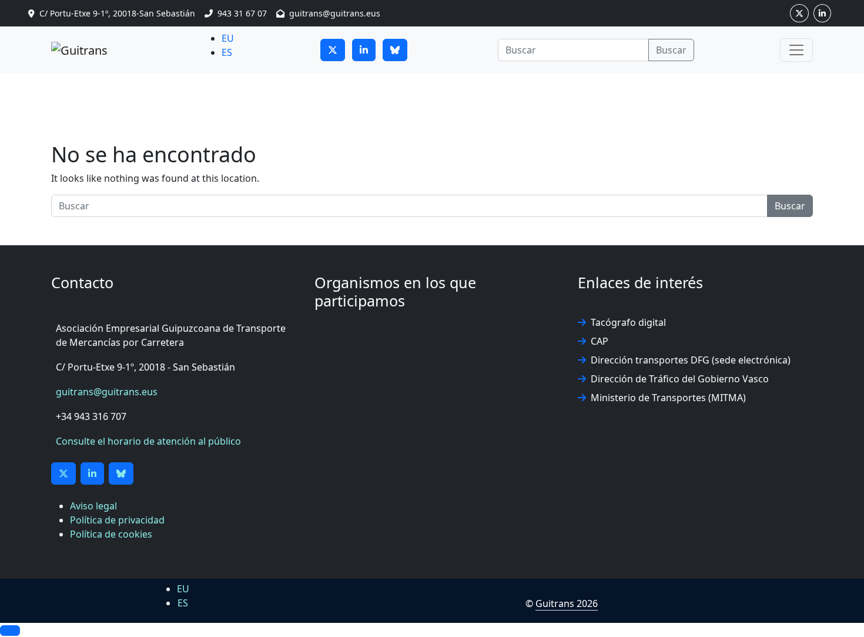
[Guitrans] (79, 50)
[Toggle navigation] (796, 50)
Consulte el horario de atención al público (148, 441)
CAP (599, 341)
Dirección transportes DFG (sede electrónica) (691, 359)
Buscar (671, 50)
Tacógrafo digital (628, 322)
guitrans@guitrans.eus (107, 391)
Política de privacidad (117, 519)
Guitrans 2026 (566, 603)
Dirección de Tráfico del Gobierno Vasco (680, 378)
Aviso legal (93, 505)
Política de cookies (111, 534)
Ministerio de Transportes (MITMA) (668, 397)
